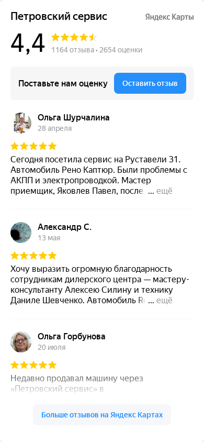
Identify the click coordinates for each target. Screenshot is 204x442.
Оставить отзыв (150, 83)
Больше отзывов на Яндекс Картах (102, 415)
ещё (164, 191)
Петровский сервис (58, 16)
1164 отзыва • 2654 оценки (96, 50)
